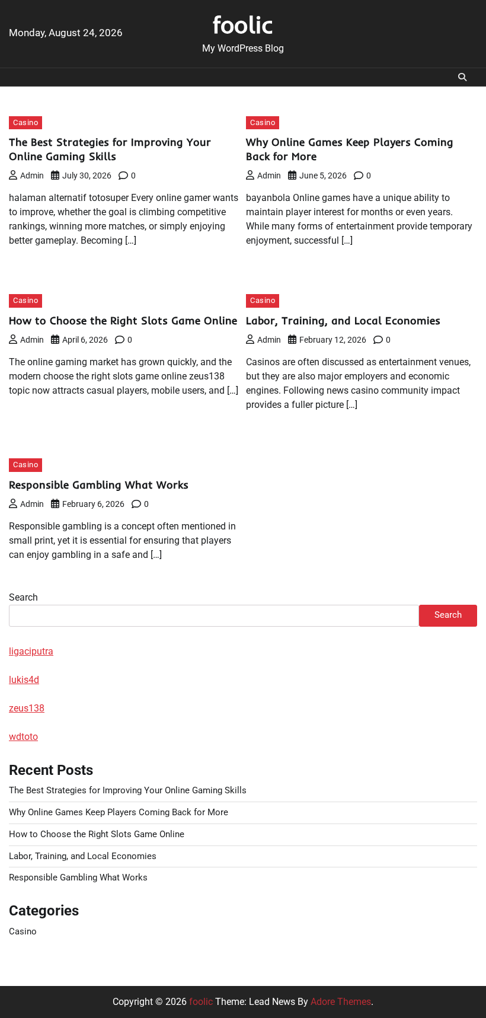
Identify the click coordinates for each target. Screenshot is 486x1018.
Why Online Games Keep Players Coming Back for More (118, 813)
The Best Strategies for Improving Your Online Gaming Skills (110, 149)
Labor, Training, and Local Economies (343, 320)
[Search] (462, 77)
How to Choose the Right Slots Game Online (123, 320)
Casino (25, 122)
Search (23, 597)
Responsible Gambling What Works (98, 485)
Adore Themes (341, 1001)
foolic (243, 24)
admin (32, 175)
